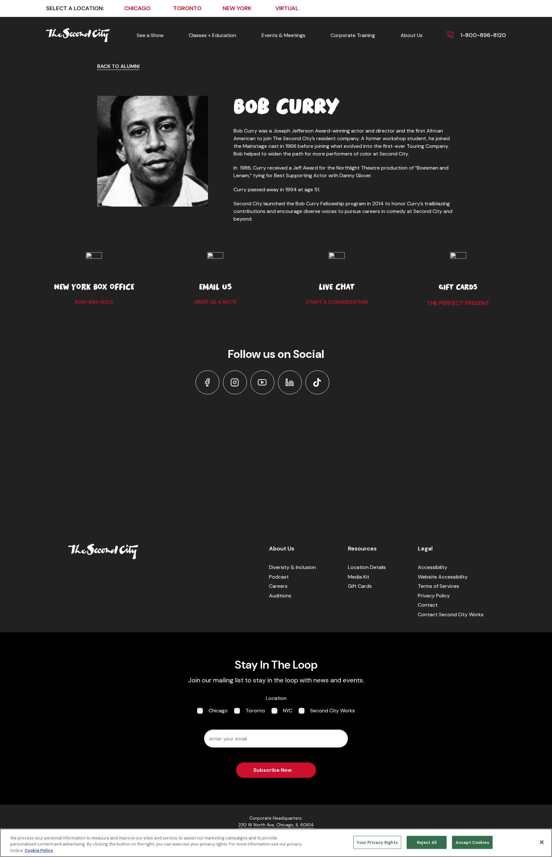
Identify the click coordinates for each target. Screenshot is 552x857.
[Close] (542, 842)
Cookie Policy (39, 850)
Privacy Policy (434, 595)
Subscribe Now (272, 770)
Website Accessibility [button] (443, 576)
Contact (428, 605)
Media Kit (358, 576)
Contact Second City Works (451, 614)
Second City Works (332, 710)
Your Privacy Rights (377, 842)
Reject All (426, 842)
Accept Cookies (472, 842)
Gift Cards (360, 586)
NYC (287, 710)
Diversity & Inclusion (292, 567)
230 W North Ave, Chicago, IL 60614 (276, 825)
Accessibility (432, 567)
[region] (276, 843)
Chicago (218, 710)
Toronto (255, 710)
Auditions (280, 595)
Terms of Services (438, 586)
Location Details (367, 567)
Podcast (279, 576)
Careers (278, 586)
